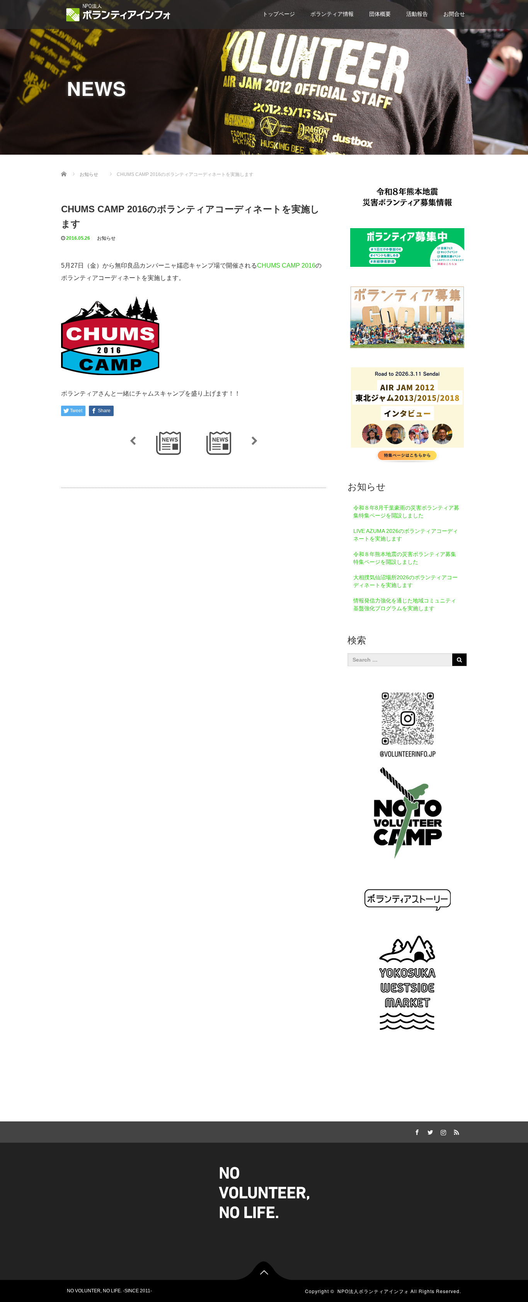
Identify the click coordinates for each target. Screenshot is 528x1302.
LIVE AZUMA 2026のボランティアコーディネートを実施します (405, 535)
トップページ (278, 14)
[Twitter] (429, 1131)
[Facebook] (416, 1131)
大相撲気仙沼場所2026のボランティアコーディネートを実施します (405, 581)
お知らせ (106, 238)
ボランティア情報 (332, 14)
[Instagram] (442, 1131)
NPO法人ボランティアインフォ (373, 1291)
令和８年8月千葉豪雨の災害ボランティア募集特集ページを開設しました (406, 512)
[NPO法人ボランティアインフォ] (118, 12)
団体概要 (380, 14)
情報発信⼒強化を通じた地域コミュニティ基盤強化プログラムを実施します (404, 604)
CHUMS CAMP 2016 (286, 265)
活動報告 (417, 14)
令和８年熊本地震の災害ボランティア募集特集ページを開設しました (404, 558)
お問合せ (454, 14)
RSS (455, 1131)
